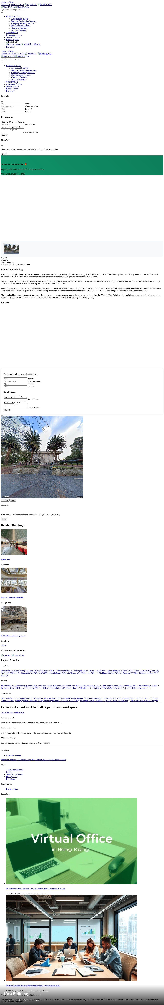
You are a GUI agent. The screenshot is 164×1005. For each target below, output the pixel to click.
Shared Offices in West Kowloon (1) (110, 688)
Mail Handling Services (20, 26)
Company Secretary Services (23, 23)
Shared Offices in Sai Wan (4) (15, 673)
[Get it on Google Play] (18, 655)
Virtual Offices (12, 33)
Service (21, 122)
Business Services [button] (13, 16)
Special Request (31, 132)
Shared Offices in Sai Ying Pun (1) (42, 673)
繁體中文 (36, 44)
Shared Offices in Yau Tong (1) (118, 700)
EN (35, 4)
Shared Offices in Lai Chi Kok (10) (98, 686)
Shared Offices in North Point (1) (121, 671)
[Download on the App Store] (6, 655)
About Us (5, 2)
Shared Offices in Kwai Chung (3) (64, 698)
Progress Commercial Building (12, 598)
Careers (9, 772)
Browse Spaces (12, 39)
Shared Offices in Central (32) (70, 671)
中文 (50, 4)
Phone (28, 109)
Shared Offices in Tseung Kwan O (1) (38, 700)
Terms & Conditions (14, 774)
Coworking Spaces (14, 35)
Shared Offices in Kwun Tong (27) (70, 686)
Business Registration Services (23, 21)
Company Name (32, 106)
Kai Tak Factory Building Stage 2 (13, 636)
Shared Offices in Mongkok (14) (126, 686)
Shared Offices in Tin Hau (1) (96, 673)
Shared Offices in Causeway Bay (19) (42, 671)
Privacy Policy (12, 777)
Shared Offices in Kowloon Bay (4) (41, 686)
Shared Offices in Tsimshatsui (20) (51, 688)
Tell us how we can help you (12, 713)
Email (28, 111)
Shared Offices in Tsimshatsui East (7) (80, 688)
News (11, 2)
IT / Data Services (18, 30)
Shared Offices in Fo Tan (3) (38, 698)
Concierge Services (19, 28)
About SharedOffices (14, 770)
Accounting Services (19, 19)
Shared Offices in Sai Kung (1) (116, 698)
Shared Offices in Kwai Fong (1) (91, 698)
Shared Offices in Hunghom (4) (14, 686)
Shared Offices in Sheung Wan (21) (70, 673)
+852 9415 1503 (17, 4)
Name (28, 103)
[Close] (2, 101)
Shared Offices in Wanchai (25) (121, 673)
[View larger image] (11, 249)
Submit (4, 135)
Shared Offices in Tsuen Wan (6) (67, 700)
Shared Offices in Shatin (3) (140, 698)
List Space (10, 47)
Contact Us (5, 4)
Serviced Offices (13, 37)
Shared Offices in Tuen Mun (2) (93, 700)
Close (4, 154)
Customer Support (13, 755)
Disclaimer (10, 779)
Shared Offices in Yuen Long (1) (144, 700)
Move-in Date (17, 127)
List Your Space (12, 789)
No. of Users (30, 124)
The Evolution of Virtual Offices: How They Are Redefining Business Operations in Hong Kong (35, 888)
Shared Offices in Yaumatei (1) (137, 688)
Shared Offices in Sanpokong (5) (23, 688)
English (18, 44)
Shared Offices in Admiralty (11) (14, 671)
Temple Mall (5, 559)
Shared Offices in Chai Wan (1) (95, 671)
